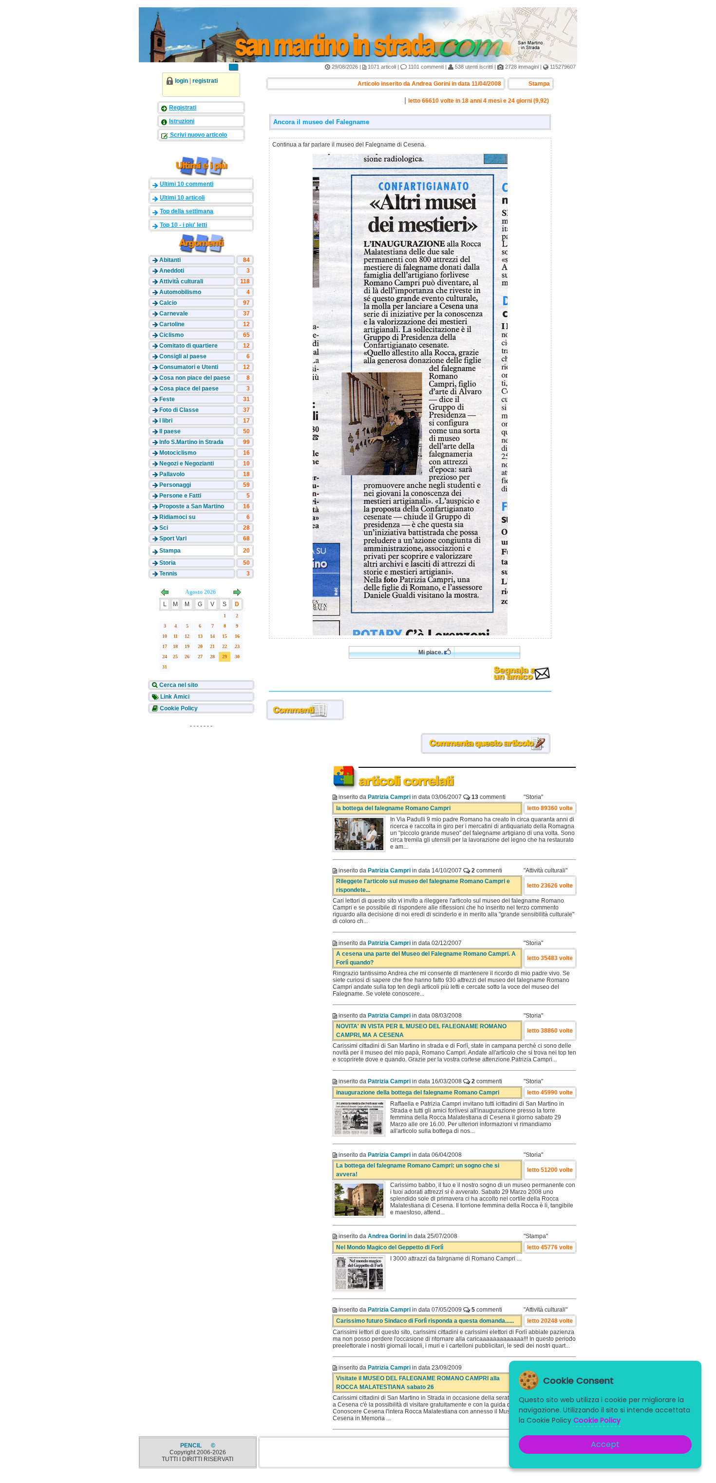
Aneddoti (171, 270)
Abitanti (170, 260)
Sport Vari (173, 538)
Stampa (170, 550)
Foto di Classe (179, 410)
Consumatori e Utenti (188, 367)
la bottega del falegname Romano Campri (393, 808)
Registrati (182, 107)
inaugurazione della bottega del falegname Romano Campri (417, 1092)
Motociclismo (177, 452)
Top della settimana (186, 211)
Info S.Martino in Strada (191, 442)
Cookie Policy (178, 708)
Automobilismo (180, 292)
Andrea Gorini (387, 1236)
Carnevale (173, 313)
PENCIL (191, 1445)
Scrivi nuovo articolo (198, 134)
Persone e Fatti (180, 495)
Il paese (170, 431)
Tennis (168, 573)
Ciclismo (171, 335)
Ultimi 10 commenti (186, 184)
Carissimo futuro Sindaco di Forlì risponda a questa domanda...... (425, 1320)
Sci (163, 527)
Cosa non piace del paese (194, 377)
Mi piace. (431, 652)
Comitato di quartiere (188, 345)
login (181, 80)
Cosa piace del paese (189, 388)
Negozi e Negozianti (186, 463)
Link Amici (174, 696)
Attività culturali (181, 281)
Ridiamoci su (177, 517)
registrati (205, 80)
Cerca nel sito (178, 685)
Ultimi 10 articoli (182, 197)
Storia (167, 562)
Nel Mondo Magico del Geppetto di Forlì (389, 1247)
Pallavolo (172, 474)
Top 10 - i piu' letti (183, 225)
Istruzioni (181, 121)
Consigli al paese (183, 356)
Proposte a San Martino (191, 506)
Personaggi (175, 485)
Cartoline (172, 324)
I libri (165, 420)
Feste (167, 399)
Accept (605, 1444)
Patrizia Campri (389, 797)
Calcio (168, 302)
